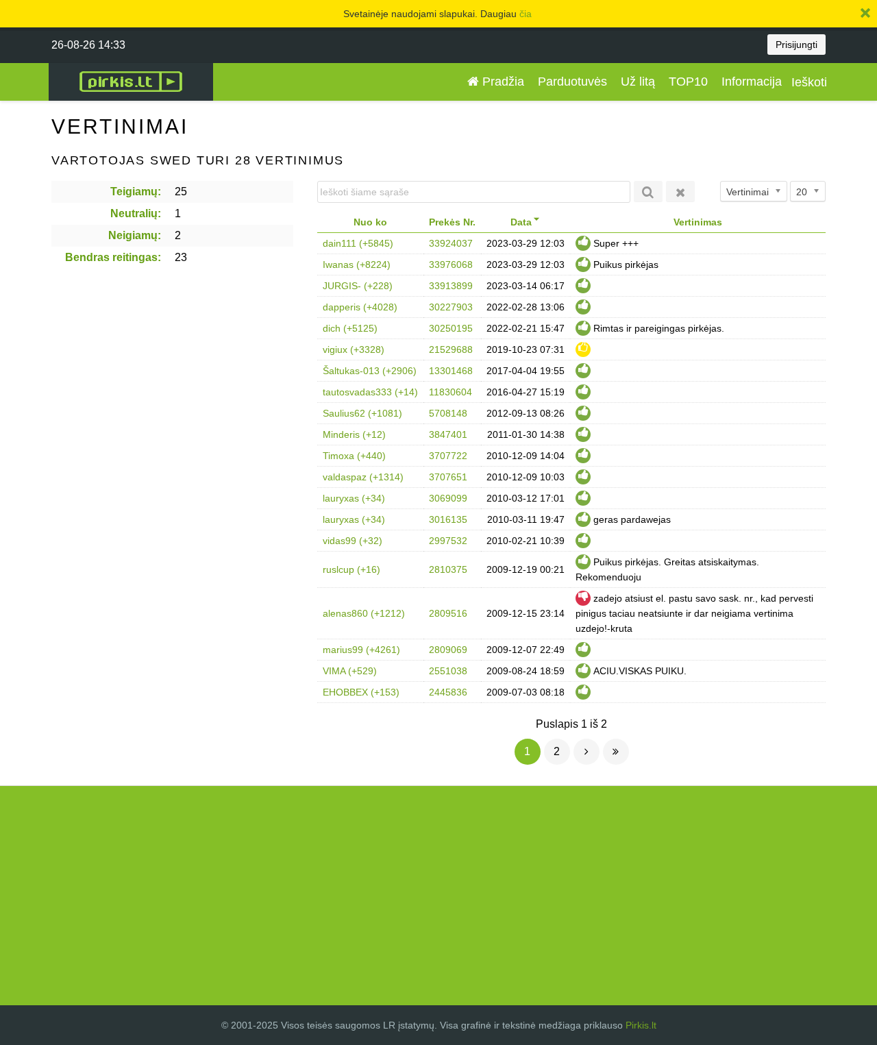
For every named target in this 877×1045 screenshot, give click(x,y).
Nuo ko (370, 222)
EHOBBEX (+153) (361, 692)
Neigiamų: (134, 235)
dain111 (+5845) (358, 243)
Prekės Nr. (452, 222)
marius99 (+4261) (361, 649)
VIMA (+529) (350, 670)
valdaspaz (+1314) (363, 476)
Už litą (638, 81)
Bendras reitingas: (113, 257)
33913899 (451, 285)
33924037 (451, 243)
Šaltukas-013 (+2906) (370, 370)
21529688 (451, 349)
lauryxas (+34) (354, 498)
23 (181, 257)
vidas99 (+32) (352, 540)
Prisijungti (796, 44)
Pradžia (501, 81)
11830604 (450, 391)
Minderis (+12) (354, 434)
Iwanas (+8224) (357, 264)
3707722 (448, 455)
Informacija (751, 81)
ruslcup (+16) (351, 569)
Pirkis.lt (641, 1025)
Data (521, 222)
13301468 (451, 370)
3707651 (448, 476)
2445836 (448, 692)
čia (525, 13)
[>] (586, 752)
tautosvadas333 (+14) (370, 391)
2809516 (448, 613)
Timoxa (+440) (354, 455)
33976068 (451, 264)
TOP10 (688, 81)
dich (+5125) (350, 328)
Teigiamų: (135, 191)
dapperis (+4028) (360, 307)
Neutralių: (135, 213)
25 (181, 191)
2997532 (448, 540)
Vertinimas (698, 222)
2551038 (448, 670)
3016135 (448, 519)
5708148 (448, 413)
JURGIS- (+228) (358, 285)
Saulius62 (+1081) (362, 413)
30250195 (451, 328)
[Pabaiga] (616, 752)
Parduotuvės (572, 81)
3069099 (448, 498)
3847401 (448, 434)
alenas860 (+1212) (364, 613)
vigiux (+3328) (353, 349)
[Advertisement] (438, 896)
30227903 (451, 307)
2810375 (448, 569)
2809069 (448, 649)
